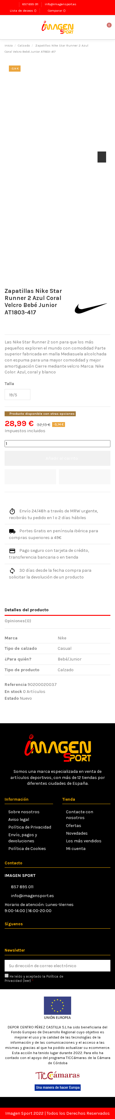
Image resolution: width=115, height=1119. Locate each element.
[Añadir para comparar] (84, 476)
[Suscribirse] (104, 965)
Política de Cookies (27, 848)
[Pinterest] (21, 499)
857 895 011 (30, 4)
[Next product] (107, 48)
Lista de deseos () (23, 11)
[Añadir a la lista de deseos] (30, 476)
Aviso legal (18, 819)
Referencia (16, 684)
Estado (12, 698)
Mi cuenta (76, 848)
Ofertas (73, 825)
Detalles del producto (26, 609)
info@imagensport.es (60, 4)
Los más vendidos (84, 841)
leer (27, 981)
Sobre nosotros (24, 811)
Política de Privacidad (29, 827)
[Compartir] (7, 499)
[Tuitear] (14, 499)
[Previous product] (102, 48)
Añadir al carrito (62, 458)
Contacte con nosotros (79, 815)
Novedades (77, 833)
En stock (13, 691)
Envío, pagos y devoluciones (22, 838)
